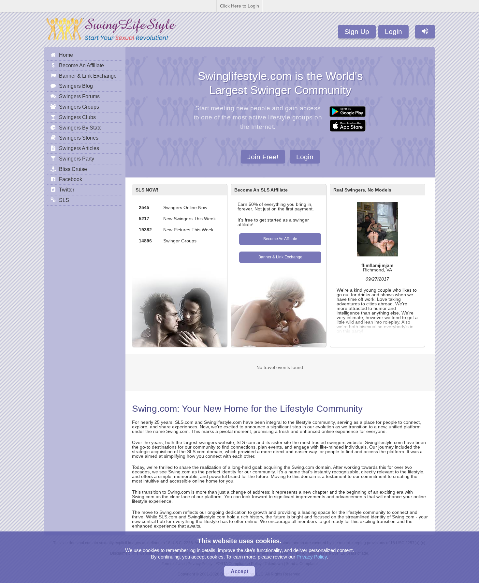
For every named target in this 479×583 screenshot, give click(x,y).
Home (66, 55)
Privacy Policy (312, 557)
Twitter (66, 189)
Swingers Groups (79, 107)
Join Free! (263, 156)
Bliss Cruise (73, 169)
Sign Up (356, 31)
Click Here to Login (239, 5)
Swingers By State (80, 127)
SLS (64, 200)
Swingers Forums (79, 96)
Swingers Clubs (77, 117)
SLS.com (184, 422)
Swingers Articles (79, 148)
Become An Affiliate (280, 239)
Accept (239, 571)
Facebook (70, 179)
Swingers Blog (76, 86)
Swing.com (154, 409)
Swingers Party (76, 158)
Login (393, 31)
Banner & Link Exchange (280, 257)
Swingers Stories (78, 138)
